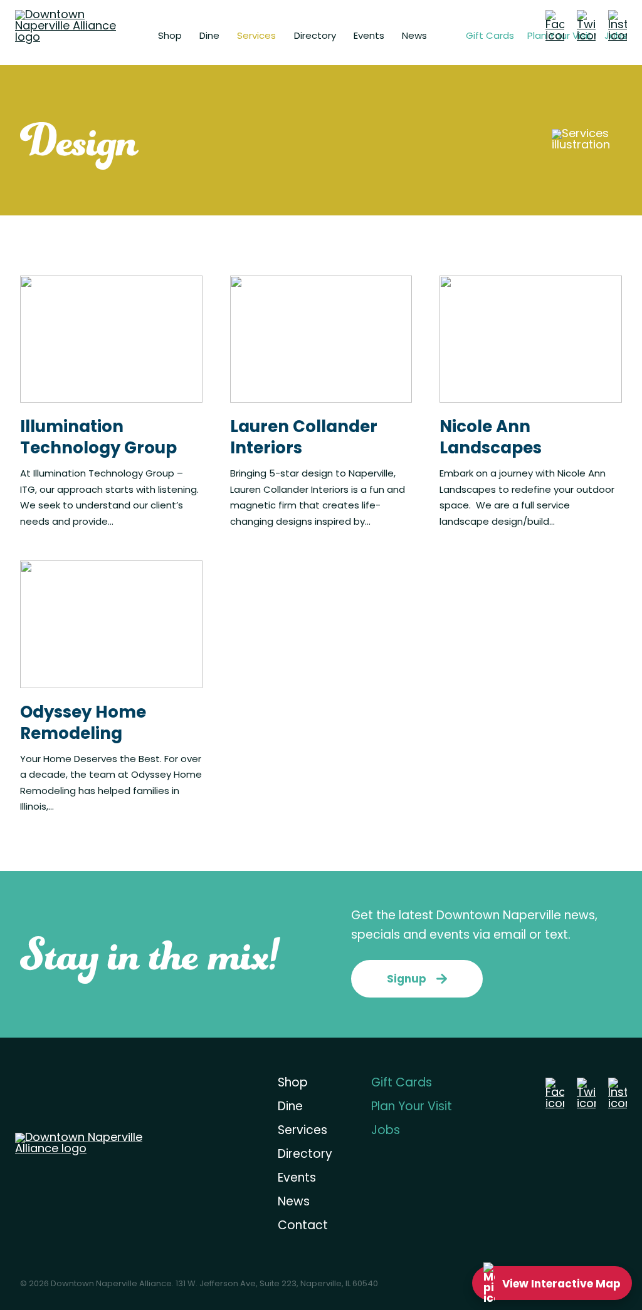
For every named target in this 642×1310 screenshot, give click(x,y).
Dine (209, 36)
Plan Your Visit (411, 1107)
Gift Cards (490, 36)
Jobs (385, 1131)
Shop (170, 36)
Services (256, 36)
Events (369, 36)
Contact (303, 1226)
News (414, 36)
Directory (315, 36)
